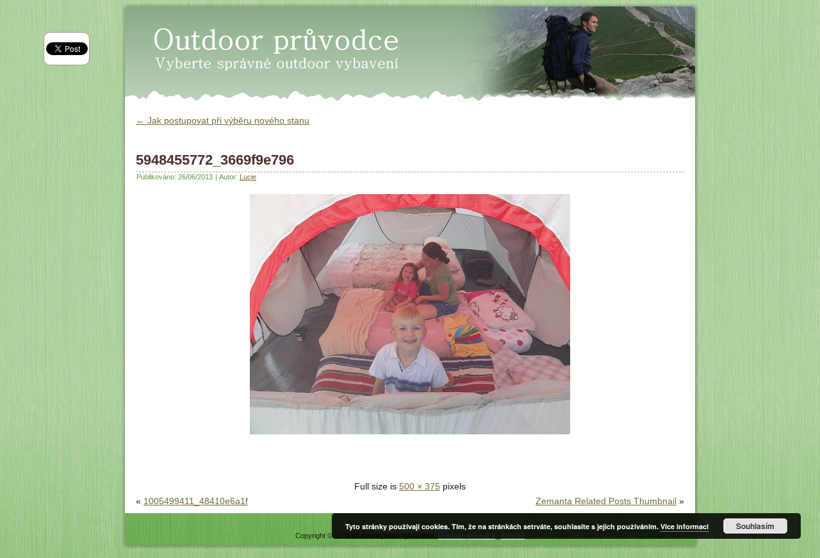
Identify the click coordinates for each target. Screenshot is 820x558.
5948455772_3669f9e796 (215, 160)
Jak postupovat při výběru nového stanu (222, 120)
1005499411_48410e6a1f (196, 501)
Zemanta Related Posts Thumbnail (606, 501)
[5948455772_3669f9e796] (410, 437)
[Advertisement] (286, 460)
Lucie (248, 177)
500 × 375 (419, 486)
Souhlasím (755, 526)
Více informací (684, 526)
